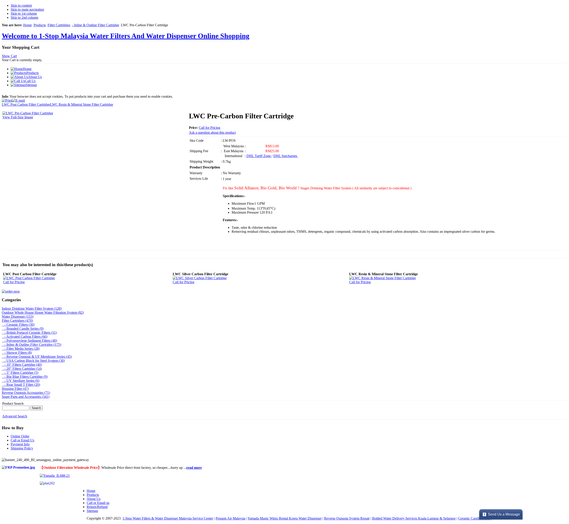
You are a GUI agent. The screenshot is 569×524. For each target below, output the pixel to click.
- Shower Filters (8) (17, 352)
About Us (93, 499)
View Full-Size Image (17, 117)
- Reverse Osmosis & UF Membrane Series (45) (37, 356)
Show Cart (9, 56)
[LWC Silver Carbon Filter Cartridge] (200, 278)
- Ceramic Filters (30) (18, 324)
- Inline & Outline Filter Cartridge (95, 25)
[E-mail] (18, 99)
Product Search (13, 403)
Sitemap (92, 511)
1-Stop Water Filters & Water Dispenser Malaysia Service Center (167, 518)
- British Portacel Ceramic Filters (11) (29, 332)
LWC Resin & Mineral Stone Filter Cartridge (81, 104)
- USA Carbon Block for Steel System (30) (33, 360)
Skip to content (21, 5)
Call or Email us (98, 503)
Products (40, 25)
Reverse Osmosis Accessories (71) (26, 393)
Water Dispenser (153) (17, 316)
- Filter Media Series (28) (21, 348)
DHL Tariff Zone (259, 156)
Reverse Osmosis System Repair (347, 518)
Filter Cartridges (59, 25)
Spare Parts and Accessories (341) (25, 397)
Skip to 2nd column (24, 17)
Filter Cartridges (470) (17, 320)
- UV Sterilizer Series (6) (20, 380)
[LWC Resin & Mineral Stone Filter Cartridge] (382, 278)
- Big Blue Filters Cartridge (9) (25, 376)
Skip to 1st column (24, 13)
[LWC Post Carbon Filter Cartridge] (29, 278)
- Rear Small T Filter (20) (21, 384)
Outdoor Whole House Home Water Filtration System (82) (43, 312)
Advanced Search (14, 416)
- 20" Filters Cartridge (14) (22, 368)
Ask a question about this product (212, 132)
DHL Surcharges (285, 156)
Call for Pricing (209, 127)
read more (194, 467)
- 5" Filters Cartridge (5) (20, 372)
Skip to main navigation (27, 9)
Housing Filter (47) (15, 388)
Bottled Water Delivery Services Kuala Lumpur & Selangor (414, 518)
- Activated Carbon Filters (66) (24, 336)
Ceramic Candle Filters (474, 518)
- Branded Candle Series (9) (23, 328)
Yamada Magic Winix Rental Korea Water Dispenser (285, 518)
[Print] (7, 99)
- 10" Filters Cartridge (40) (22, 364)
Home (27, 25)
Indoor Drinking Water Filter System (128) (32, 308)
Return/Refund (97, 507)
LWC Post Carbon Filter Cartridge (26, 104)
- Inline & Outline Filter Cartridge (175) (31, 344)
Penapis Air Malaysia (230, 518)
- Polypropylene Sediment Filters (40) (29, 340)
